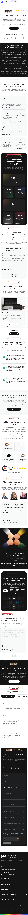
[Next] (15, 276)
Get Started (6, 843)
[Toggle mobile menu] (25, 2)
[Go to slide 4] (15, 274)
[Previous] (12, 276)
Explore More (5, 107)
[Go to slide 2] (12, 274)
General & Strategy (8, 696)
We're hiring (13, 1)
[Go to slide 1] (11, 274)
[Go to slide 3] (14, 330)
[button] (14, 495)
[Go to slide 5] (16, 274)
